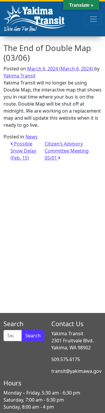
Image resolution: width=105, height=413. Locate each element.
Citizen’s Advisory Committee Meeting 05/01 (67, 151)
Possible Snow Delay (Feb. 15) (23, 151)
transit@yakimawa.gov (76, 371)
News (31, 136)
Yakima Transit (20, 75)
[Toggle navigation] (93, 19)
